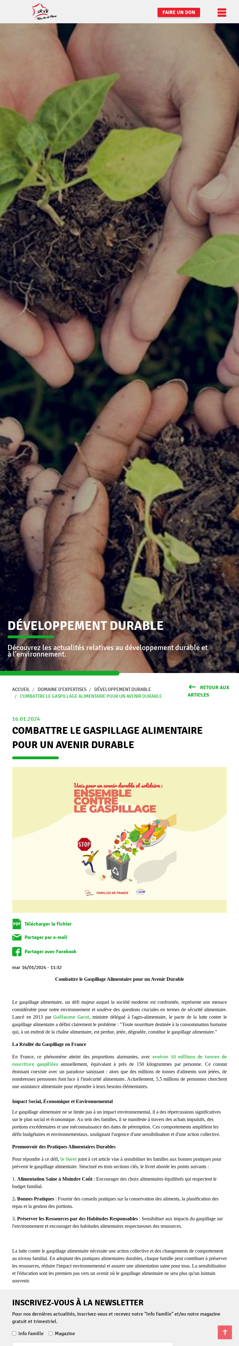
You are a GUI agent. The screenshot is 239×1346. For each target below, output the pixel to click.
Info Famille (31, 1333)
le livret (68, 1159)
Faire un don (178, 12)
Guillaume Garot (71, 1017)
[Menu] (220, 12)
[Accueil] (35, 11)
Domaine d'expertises (62, 689)
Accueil (21, 689)
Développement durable (122, 689)
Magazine (65, 1333)
